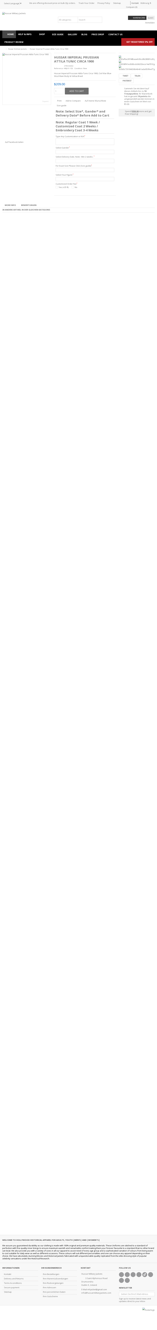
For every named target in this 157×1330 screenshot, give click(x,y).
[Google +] (133, 1274)
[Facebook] (121, 1274)
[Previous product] (150, 48)
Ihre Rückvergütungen (53, 1283)
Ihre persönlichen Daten (54, 1292)
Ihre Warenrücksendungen (55, 1278)
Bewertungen (28, 205)
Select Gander (63, 147)
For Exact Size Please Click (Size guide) (74, 166)
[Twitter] (127, 1274)
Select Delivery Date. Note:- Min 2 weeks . (75, 157)
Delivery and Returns (14, 1278)
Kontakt (135, 3)
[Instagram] (121, 1280)
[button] (43, 34)
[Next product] (153, 48)
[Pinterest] (150, 1274)
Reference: (58, 68)
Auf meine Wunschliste (95, 100)
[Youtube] (138, 1274)
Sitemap (117, 3)
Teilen (137, 76)
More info (10, 205)
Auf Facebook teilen (14, 142)
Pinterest (127, 80)
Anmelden (150, 22)
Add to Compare (73, 100)
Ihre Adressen (49, 1287)
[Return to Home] (3, 49)
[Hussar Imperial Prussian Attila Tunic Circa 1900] (26, 79)
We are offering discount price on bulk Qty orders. (52, 3)
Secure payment (11, 1287)
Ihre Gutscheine (50, 1296)
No (76, 187)
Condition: (78, 68)
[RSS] (127, 1280)
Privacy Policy (104, 3)
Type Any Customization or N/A (70, 136)
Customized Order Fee (66, 184)
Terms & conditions (13, 1283)
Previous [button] (4, 79)
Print (59, 100)
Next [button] (49, 79)
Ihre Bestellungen (51, 1274)
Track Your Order (86, 3)
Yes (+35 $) (64, 187)
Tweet (125, 76)
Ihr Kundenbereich (51, 1267)
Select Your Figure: (64, 175)
